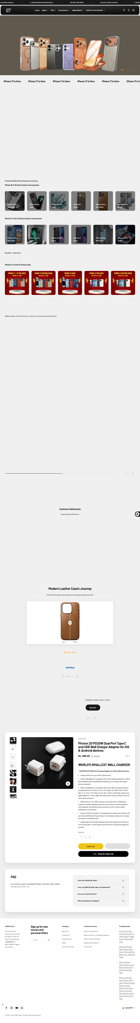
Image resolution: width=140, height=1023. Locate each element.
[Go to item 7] (13, 789)
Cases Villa (82, 738)
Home (37, 10)
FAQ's (64, 943)
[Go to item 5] (13, 773)
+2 (98, 461)
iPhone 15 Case (124, 962)
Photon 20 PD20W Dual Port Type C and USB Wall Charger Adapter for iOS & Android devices (103, 746)
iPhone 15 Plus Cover (126, 965)
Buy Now (37, 573)
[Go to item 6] (13, 781)
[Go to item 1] (13, 740)
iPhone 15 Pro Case (126, 967)
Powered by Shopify (34, 1015)
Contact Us (66, 935)
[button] (8, 458)
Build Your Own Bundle (94, 10)
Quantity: (81, 832)
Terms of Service (68, 947)
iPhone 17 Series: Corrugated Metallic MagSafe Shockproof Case (122, 452)
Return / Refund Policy (92, 939)
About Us (65, 931)
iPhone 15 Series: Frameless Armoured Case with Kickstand (69, 452)
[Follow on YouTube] (16, 1007)
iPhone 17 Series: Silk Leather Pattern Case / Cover (15, 452)
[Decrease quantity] (81, 836)
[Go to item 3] (13, 757)
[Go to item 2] (13, 748)
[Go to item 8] (13, 797)
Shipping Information (91, 943)
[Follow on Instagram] (11, 1007)
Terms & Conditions (91, 931)
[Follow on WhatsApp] (22, 1007)
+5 (124, 463)
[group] (70, 45)
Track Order (88, 947)
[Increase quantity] (90, 836)
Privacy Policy (67, 939)
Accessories (63, 10)
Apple (44, 10)
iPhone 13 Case (129, 983)
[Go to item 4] (13, 765)
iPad (52, 10)
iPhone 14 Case (124, 986)
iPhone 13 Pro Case (126, 988)
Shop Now (103, 569)
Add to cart (91, 846)
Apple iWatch (77, 10)
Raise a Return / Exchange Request (96, 935)
